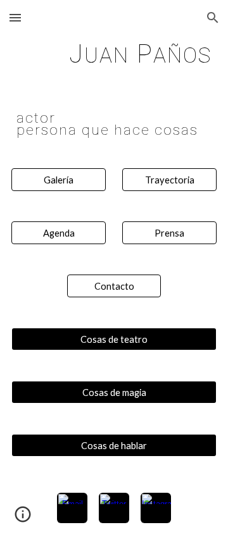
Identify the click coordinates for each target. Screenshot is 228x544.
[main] (114, 53)
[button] (15, 17)
